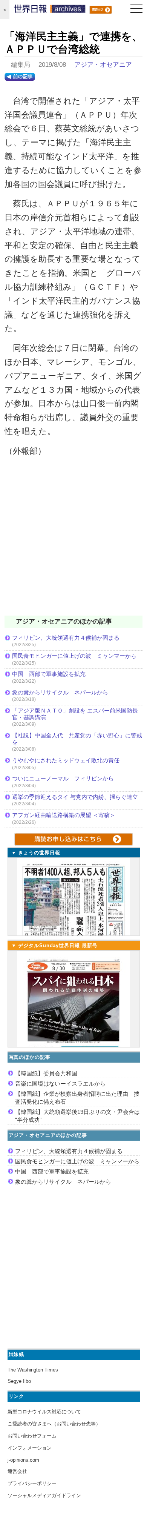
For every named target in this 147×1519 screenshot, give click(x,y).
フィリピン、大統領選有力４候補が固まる (65, 637)
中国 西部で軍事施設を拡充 (49, 674)
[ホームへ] (49, 10)
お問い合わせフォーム (32, 1436)
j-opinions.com (23, 1460)
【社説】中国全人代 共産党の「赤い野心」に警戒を (77, 738)
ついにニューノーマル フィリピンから (63, 778)
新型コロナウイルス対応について (44, 1412)
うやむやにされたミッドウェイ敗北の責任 (65, 760)
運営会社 (17, 1471)
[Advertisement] (73, 540)
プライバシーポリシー (32, 1483)
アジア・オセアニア (103, 64)
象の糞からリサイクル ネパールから (60, 692)
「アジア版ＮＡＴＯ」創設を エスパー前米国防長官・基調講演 (75, 713)
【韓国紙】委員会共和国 (46, 1073)
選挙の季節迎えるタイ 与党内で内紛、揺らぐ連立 (75, 797)
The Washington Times (33, 1370)
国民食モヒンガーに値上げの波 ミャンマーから (74, 656)
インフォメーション (30, 1448)
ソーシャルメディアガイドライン (44, 1495)
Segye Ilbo (19, 1381)
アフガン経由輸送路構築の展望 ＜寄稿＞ (63, 815)
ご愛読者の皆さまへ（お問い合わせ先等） (54, 1424)
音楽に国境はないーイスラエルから (60, 1083)
